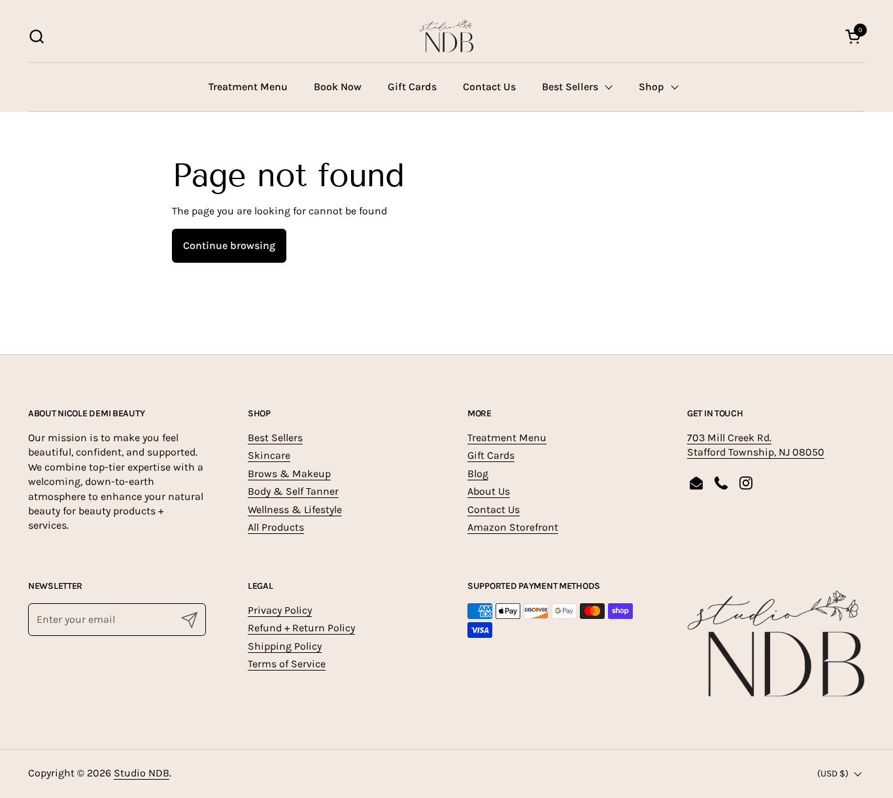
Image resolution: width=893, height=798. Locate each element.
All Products (276, 527)
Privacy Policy (280, 610)
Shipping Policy (285, 646)
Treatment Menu (507, 437)
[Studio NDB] (446, 36)
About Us (488, 491)
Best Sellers (275, 437)
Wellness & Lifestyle (295, 509)
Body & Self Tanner (293, 491)
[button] (36, 36)
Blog (477, 473)
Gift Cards (490, 455)
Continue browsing (229, 245)
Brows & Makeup (289, 473)
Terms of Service (287, 663)
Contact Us (493, 509)
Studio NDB (141, 773)
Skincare (269, 455)
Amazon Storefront (512, 527)
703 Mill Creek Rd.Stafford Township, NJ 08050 (755, 444)
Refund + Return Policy (301, 628)
